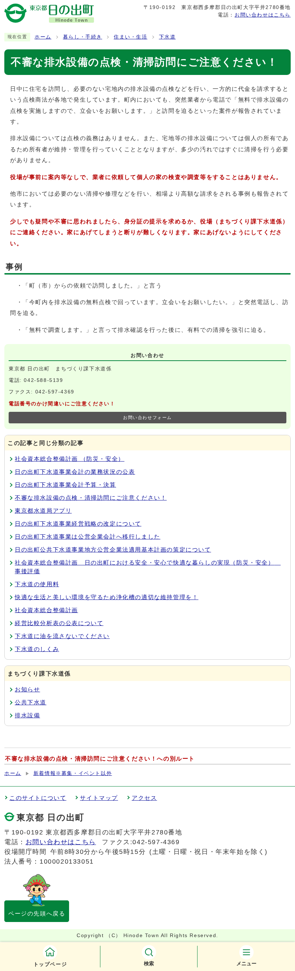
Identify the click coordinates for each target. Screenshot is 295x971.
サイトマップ (99, 798)
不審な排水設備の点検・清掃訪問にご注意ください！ (91, 498)
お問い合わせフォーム (147, 417)
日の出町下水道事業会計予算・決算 (65, 485)
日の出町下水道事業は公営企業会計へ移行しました (87, 537)
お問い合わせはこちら (263, 15)
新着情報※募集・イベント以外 (72, 773)
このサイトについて (37, 798)
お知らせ (27, 689)
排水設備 (27, 715)
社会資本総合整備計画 (46, 610)
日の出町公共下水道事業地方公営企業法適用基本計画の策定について (113, 550)
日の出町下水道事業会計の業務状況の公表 (75, 472)
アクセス (144, 798)
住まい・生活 (131, 37)
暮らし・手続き (82, 37)
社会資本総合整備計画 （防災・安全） (69, 459)
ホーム (43, 37)
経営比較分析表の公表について (59, 623)
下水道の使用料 (37, 584)
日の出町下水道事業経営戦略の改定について (78, 524)
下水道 (167, 37)
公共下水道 (30, 702)
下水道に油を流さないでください (62, 636)
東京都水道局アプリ (43, 511)
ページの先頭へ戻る (36, 913)
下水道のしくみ (37, 649)
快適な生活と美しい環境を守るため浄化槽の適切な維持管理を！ (106, 597)
